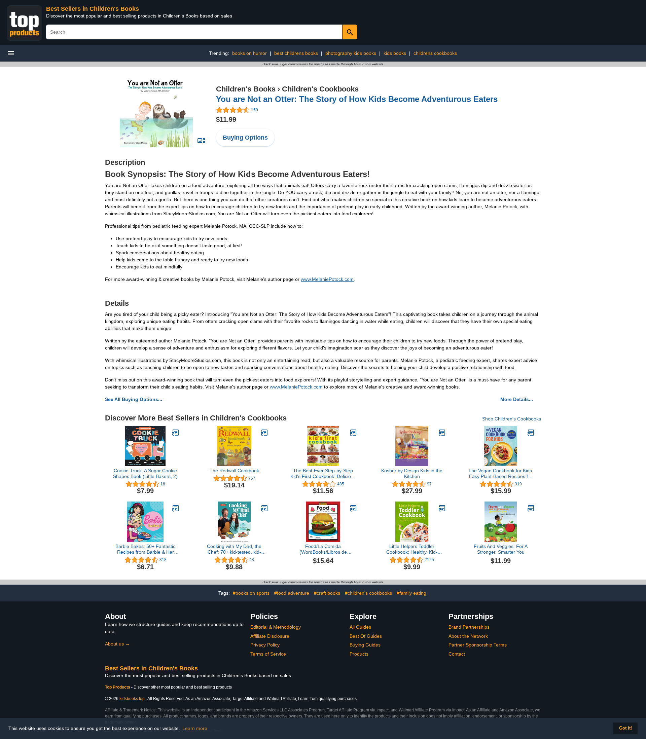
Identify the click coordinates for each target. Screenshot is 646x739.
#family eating (411, 593)
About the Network (468, 636)
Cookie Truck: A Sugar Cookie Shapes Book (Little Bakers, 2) (145, 473)
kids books (395, 53)
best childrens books (296, 53)
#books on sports (251, 593)
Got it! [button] (625, 728)
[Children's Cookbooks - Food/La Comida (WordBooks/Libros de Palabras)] (353, 508)
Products (359, 654)
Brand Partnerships (469, 627)
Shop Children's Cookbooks (511, 418)
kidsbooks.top (132, 698)
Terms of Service (268, 654)
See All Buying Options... (133, 399)
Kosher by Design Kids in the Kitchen (411, 473)
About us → (117, 643)
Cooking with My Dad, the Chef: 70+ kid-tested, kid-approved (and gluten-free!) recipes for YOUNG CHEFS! (234, 549)
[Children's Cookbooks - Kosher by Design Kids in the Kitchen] (442, 432)
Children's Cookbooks (320, 89)
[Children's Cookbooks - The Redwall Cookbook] (264, 432)
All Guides (360, 627)
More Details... (516, 399)
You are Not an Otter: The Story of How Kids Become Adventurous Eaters (357, 99)
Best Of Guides (366, 636)
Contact (456, 654)
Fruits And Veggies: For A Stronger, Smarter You (501, 549)
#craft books (327, 593)
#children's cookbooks (368, 593)
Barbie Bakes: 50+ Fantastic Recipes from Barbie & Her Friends (145, 549)
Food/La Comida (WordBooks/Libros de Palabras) (323, 549)
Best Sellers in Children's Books (92, 8)
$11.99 (226, 119)
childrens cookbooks (435, 53)
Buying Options (245, 137)
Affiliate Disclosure (269, 636)
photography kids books (350, 53)
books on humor (249, 53)
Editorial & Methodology (275, 627)
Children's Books (246, 89)
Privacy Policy (265, 645)
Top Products (118, 687)
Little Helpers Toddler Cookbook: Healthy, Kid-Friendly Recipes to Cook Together (412, 549)
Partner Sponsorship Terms (477, 645)
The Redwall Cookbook (234, 470)
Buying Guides (365, 645)
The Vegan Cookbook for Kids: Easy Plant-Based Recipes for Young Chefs (500, 473)
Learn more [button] (194, 728)
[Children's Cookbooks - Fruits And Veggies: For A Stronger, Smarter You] (531, 508)
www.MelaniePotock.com (327, 279)
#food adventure (291, 593)
